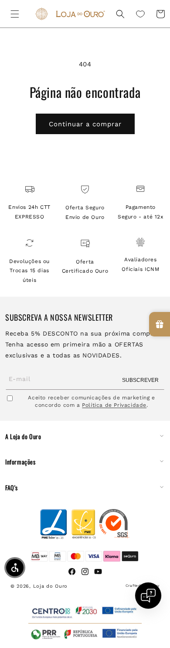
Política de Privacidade (114, 405)
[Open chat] (148, 595)
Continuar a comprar (85, 124)
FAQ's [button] (11, 488)
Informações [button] (20, 462)
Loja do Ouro (50, 586)
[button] (14, 14)
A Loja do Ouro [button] (23, 436)
